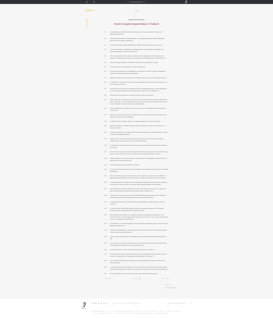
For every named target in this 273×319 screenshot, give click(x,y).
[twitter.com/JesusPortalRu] (96, 303)
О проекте (169, 303)
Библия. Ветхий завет (136, 19)
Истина (89, 11)
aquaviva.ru (126, 313)
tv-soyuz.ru (118, 313)
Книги (136, 10)
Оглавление (87, 23)
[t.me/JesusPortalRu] (104, 303)
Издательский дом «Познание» (161, 313)
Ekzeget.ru (154, 311)
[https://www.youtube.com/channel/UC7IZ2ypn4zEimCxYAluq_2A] (101, 303)
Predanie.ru (169, 311)
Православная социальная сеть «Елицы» (141, 313)
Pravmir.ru (146, 311)
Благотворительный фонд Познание (124, 311)
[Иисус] (186, 2)
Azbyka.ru (162, 311)
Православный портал (136, 2)
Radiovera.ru (103, 313)
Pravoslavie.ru (138, 311)
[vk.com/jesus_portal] (93, 303)
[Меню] (87, 2)
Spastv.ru (111, 313)
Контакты (176, 303)
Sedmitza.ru (177, 311)
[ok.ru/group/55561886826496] (98, 303)
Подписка (182, 303)
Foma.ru (96, 313)
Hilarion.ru (110, 311)
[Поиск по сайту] (94, 2)
